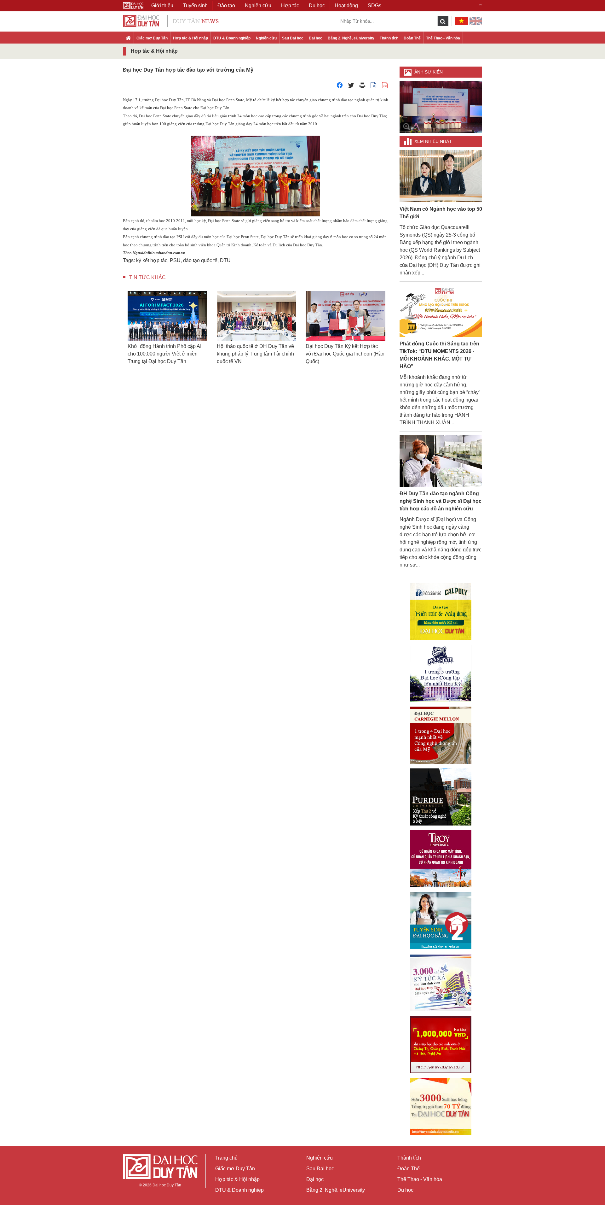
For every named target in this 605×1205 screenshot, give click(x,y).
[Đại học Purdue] (440, 797)
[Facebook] (340, 87)
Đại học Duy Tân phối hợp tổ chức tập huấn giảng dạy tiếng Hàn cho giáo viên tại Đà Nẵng (360, 354)
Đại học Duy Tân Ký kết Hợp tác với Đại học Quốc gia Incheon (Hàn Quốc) (272, 354)
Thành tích (389, 38)
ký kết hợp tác (151, 260)
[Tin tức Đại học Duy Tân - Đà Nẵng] (171, 20)
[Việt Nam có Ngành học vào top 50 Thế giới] (441, 176)
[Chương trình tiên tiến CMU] (440, 735)
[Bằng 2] (440, 920)
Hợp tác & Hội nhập (190, 38)
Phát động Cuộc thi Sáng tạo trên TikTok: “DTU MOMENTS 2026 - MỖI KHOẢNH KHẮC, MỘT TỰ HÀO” (439, 355)
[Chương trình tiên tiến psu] (440, 673)
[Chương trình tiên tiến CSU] (440, 611)
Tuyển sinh (195, 5)
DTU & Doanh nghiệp (232, 38)
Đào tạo (226, 5)
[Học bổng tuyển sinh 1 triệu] (440, 1044)
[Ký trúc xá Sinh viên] (440, 982)
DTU (225, 260)
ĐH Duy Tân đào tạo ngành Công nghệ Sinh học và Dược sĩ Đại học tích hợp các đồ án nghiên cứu (440, 501)
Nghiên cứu (266, 38)
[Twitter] (351, 87)
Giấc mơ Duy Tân (152, 38)
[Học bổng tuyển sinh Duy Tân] (440, 1106)
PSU (175, 260)
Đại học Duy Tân (167, 1185)
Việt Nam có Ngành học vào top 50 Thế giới (441, 212)
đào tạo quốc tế (200, 260)
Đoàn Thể (412, 38)
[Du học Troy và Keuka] (440, 858)
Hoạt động (346, 5)
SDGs (374, 5)
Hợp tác (290, 5)
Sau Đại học (292, 38)
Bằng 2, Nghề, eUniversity (351, 38)
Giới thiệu (162, 5)
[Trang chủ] (128, 38)
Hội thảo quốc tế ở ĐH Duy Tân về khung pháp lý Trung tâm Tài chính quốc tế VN (182, 354)
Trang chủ (226, 1158)
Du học (405, 1190)
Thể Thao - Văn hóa (443, 38)
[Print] (362, 87)
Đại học (315, 38)
